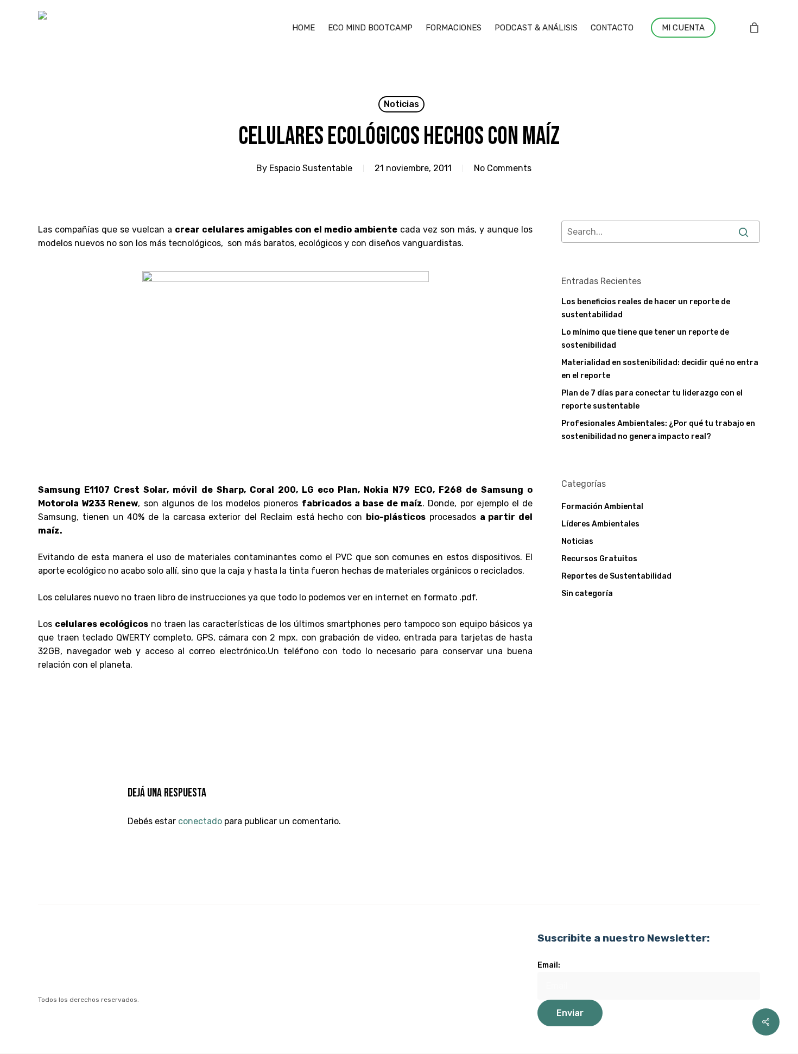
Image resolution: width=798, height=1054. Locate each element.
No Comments (502, 168)
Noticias (401, 104)
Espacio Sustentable (310, 168)
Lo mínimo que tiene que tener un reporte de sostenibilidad (645, 339)
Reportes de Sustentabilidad (616, 576)
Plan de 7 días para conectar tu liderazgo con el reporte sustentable (652, 399)
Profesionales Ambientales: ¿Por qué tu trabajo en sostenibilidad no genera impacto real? (658, 430)
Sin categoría (587, 593)
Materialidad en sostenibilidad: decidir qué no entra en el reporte (659, 369)
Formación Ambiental (602, 506)
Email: (548, 965)
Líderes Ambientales (600, 524)
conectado (200, 821)
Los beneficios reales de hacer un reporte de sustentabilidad (645, 308)
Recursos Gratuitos (599, 558)
